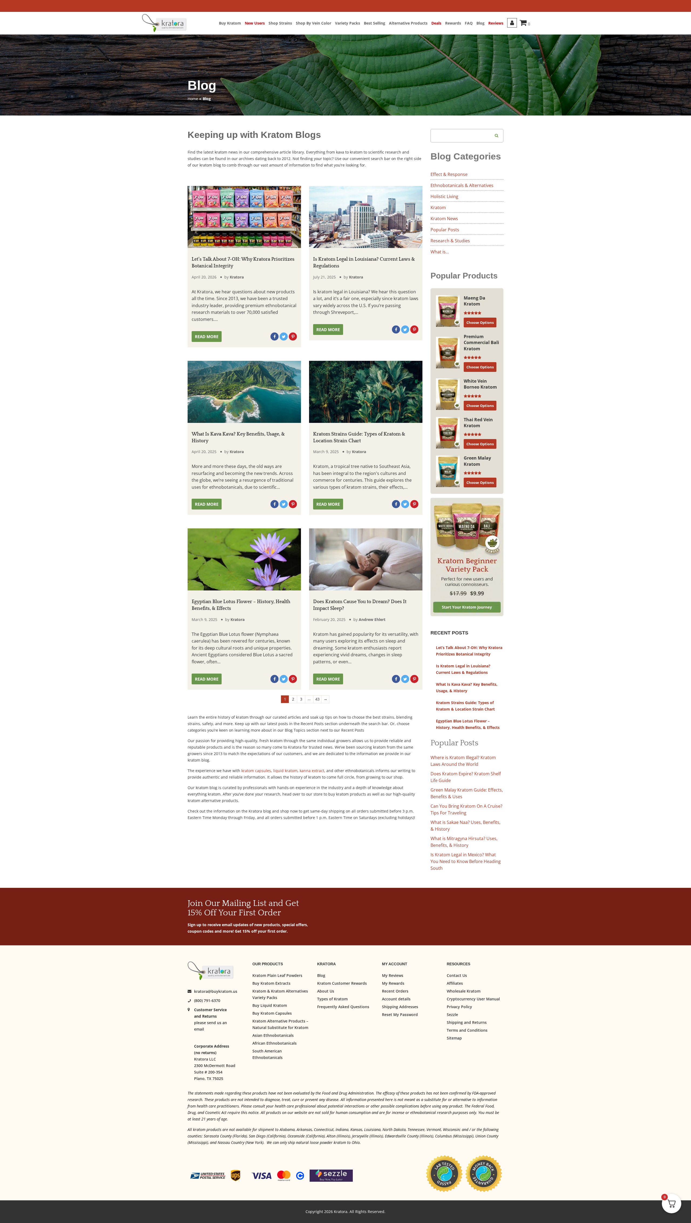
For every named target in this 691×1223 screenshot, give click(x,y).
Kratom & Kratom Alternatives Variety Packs (280, 994)
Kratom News (444, 219)
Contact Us (457, 975)
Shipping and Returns (467, 1022)
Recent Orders (395, 991)
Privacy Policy (459, 1006)
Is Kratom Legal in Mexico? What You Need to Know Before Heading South (466, 861)
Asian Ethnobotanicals (273, 1035)
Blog (480, 23)
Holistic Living (444, 196)
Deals (436, 23)
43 (317, 699)
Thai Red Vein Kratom (478, 423)
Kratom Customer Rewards (342, 983)
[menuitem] (232, 23)
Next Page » (325, 699)
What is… (440, 252)
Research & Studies (450, 241)
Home (193, 98)
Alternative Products (408, 23)
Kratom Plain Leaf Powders (277, 975)
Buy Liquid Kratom (269, 1005)
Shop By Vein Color (313, 23)
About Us (325, 991)
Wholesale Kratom (463, 991)
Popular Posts (445, 230)
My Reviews (392, 975)
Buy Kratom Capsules (272, 1013)
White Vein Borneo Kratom (480, 384)
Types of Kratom (332, 998)
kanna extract (312, 770)
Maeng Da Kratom (474, 301)
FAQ (469, 23)
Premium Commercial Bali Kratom (481, 343)
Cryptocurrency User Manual (473, 998)
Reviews (495, 23)
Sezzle (452, 1014)
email (199, 1029)
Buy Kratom (230, 23)
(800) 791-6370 (207, 1000)
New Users (255, 23)
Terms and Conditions (467, 1030)
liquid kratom (285, 770)
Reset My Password (400, 1014)
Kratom (438, 207)
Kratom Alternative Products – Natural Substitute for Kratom (280, 1024)
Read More (206, 336)
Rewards (453, 23)
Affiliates (455, 983)
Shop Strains (280, 23)
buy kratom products (347, 794)
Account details (396, 998)
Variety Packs (347, 23)
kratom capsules (256, 770)
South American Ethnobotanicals (267, 1054)
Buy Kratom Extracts (271, 983)
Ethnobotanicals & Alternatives (462, 185)
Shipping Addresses (400, 1006)
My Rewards (393, 983)
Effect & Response (449, 174)
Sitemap (454, 1038)
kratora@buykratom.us (215, 991)
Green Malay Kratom (477, 461)
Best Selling (374, 23)
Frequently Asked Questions (343, 1006)
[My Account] (512, 23)
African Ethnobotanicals (274, 1043)
